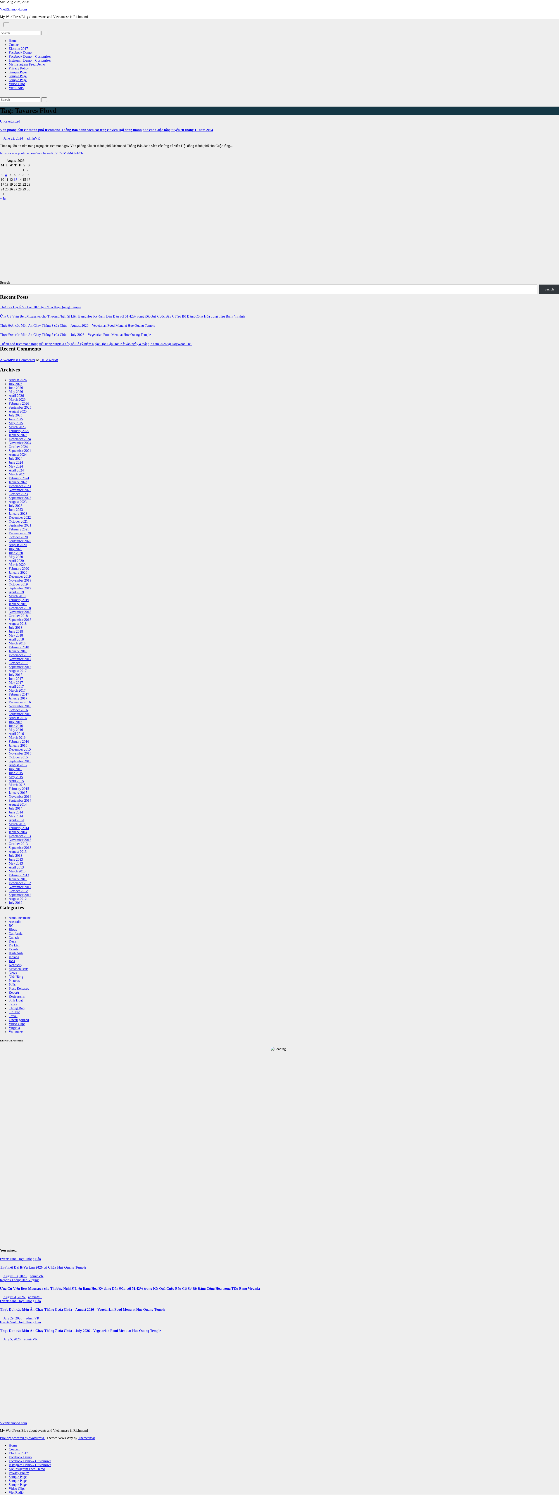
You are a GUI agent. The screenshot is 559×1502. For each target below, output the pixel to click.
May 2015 (16, 777)
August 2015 (18, 765)
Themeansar (86, 1438)
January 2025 (18, 435)
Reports (14, 992)
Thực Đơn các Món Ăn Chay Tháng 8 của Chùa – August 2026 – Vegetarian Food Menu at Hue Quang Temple (77, 325)
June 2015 (16, 773)
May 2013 (16, 863)
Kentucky (15, 965)
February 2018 (19, 647)
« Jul (3, 198)
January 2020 (18, 572)
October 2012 (18, 891)
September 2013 (20, 847)
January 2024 (18, 482)
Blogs (13, 929)
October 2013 (18, 844)
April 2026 (16, 395)
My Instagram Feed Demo (27, 64)
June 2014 (16, 812)
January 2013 (18, 879)
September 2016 (20, 714)
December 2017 (20, 655)
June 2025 (16, 419)
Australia (15, 922)
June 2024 (16, 462)
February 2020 (19, 568)
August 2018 (18, 623)
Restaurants (17, 996)
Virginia (14, 1028)
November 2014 (20, 796)
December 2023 (20, 486)
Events (13, 949)
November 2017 (20, 659)
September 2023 (20, 498)
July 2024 (15, 458)
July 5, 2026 (12, 1339)
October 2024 (18, 447)
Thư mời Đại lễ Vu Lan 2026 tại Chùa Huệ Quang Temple (40, 307)
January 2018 (18, 651)
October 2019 (18, 584)
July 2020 (15, 549)
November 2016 (20, 706)
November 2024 (20, 443)
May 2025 (16, 423)
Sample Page (18, 72)
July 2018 (15, 627)
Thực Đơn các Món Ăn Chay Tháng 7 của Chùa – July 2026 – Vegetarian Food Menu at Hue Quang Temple (75, 335)
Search (5, 282)
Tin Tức (14, 1012)
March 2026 (17, 399)
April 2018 (16, 639)
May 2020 (16, 557)
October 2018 (18, 616)
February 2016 (19, 741)
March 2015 (17, 785)
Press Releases (19, 988)
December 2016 (20, 702)
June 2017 (16, 678)
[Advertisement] (131, 242)
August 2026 (18, 380)
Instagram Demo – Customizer (30, 60)
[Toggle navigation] (6, 24)
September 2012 (20, 895)
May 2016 (16, 730)
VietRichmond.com (13, 9)
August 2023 (18, 502)
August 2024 (18, 454)
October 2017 (18, 663)
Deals (13, 941)
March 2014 (17, 824)
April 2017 (16, 686)
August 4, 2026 (14, 1297)
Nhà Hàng (16, 977)
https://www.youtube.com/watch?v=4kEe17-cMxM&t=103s (41, 153)
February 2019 (19, 600)
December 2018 (20, 608)
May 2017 (16, 682)
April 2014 (16, 820)
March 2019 (17, 596)
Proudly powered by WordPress (22, 1438)
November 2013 (20, 840)
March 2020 (17, 564)
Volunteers (16, 1032)
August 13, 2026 (15, 1276)
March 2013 (17, 871)
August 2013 (18, 851)
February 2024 (19, 478)
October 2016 (18, 710)
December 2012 (20, 883)
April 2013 (16, 867)
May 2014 (16, 816)
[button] (1, 29)
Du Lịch (14, 945)
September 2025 (20, 407)
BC (11, 925)
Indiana (14, 957)
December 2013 (20, 836)
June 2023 (16, 509)
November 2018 (20, 612)
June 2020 (16, 553)
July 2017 (15, 675)
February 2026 (19, 403)
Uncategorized (10, 121)
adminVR (33, 138)
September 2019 (20, 588)
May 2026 (16, 392)
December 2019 (20, 576)
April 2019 (16, 592)
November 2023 (20, 490)
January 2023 (18, 513)
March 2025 (17, 427)
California (15, 933)
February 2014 (19, 828)
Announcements (20, 918)
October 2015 (18, 757)
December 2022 (20, 517)
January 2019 (18, 604)
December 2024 (20, 439)
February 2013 (19, 875)
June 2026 (16, 388)
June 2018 (16, 631)
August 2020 (18, 545)
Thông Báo (16, 1008)
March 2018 (17, 643)
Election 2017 (18, 48)
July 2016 (15, 722)
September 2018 (20, 620)
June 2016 (16, 726)
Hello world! (49, 360)
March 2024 (17, 474)
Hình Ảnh (16, 953)
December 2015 (20, 749)
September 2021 (20, 525)
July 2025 (15, 415)
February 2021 (19, 529)
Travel (13, 1016)
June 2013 (16, 859)
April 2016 (16, 733)
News (13, 973)
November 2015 (20, 753)
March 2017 (17, 690)
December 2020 (20, 533)
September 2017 (20, 667)
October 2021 (18, 521)
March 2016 (17, 737)
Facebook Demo (20, 52)
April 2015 (16, 781)
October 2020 (18, 537)
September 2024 (20, 450)
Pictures (14, 980)
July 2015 (15, 769)
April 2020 (16, 561)
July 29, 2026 (13, 1318)
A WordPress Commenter (17, 360)
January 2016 (18, 745)
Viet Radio (16, 88)
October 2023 (18, 494)
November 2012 (20, 887)
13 (15, 179)
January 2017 (18, 698)
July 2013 (15, 855)
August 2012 (18, 899)
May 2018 (16, 635)
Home (13, 41)
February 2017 (19, 694)
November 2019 (20, 580)
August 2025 (18, 411)
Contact (14, 45)
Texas (13, 1004)
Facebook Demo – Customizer (30, 56)
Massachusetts (18, 969)
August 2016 (18, 718)
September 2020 (20, 541)
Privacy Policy (19, 68)
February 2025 (19, 431)
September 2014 (20, 800)
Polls (12, 984)
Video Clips (17, 84)
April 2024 (16, 470)
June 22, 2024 (13, 138)
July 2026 (15, 384)
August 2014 (18, 804)
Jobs (12, 961)
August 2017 (18, 671)
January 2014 (18, 832)
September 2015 (20, 761)
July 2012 (15, 903)
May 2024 (16, 466)
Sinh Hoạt (16, 1000)
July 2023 (15, 506)
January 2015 (18, 792)
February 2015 (19, 789)
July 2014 (15, 808)
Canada (14, 937)
